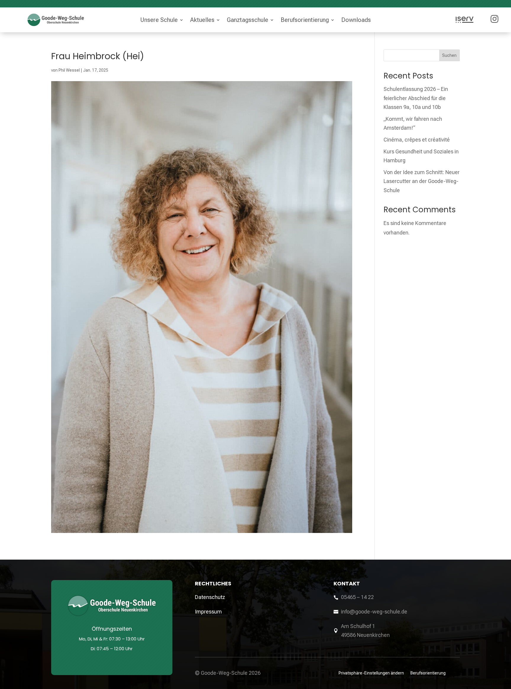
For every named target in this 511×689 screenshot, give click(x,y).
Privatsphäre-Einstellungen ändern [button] (371, 673)
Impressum (208, 611)
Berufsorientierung (305, 19)
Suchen (449, 55)
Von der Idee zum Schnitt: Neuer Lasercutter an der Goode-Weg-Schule (422, 181)
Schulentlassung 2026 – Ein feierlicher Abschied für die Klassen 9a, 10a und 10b (416, 98)
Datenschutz (210, 597)
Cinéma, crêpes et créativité (417, 139)
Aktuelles (202, 19)
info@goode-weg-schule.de (374, 611)
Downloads (356, 19)
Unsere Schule (159, 19)
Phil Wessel (69, 70)
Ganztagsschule (247, 19)
